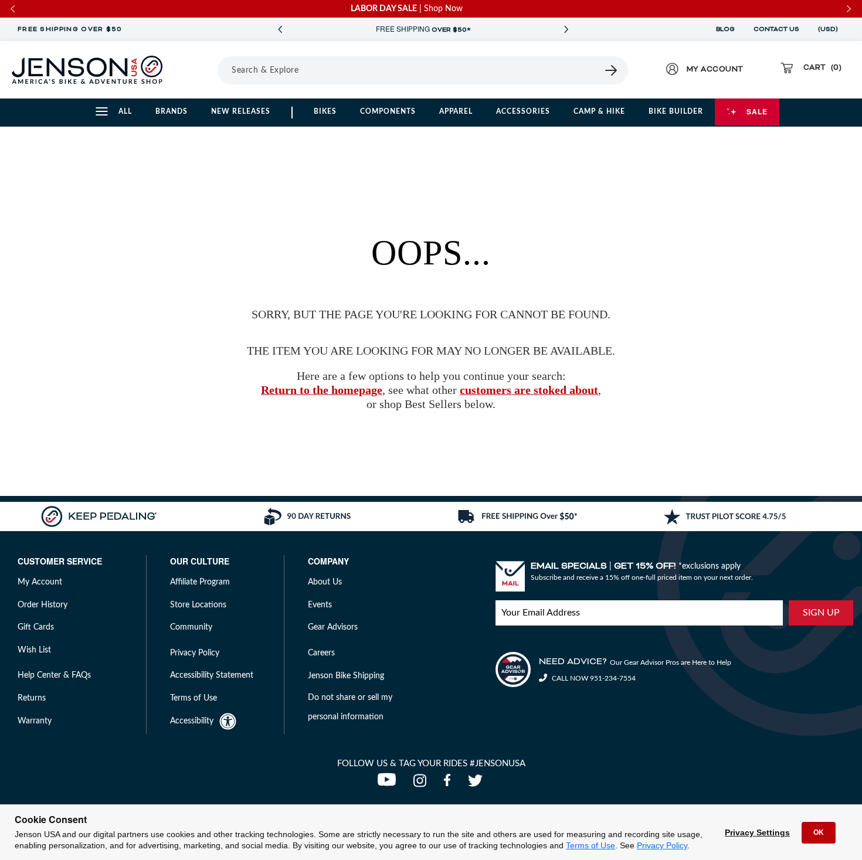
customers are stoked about (529, 390)
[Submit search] (611, 70)
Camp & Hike (599, 111)
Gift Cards (36, 627)
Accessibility (191, 721)
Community (191, 627)
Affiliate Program (200, 582)
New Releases (240, 111)
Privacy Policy (662, 845)
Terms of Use (590, 845)
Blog (725, 29)
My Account (40, 582)
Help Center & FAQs (54, 675)
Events (320, 605)
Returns (32, 698)
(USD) (829, 29)
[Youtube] (389, 784)
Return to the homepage (321, 390)
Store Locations (198, 605)
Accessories (523, 111)
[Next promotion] (565, 29)
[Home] (87, 70)
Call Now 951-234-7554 (593, 678)
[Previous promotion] (279, 29)
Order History (42, 605)
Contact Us (776, 29)
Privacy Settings (757, 832)
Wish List (34, 650)
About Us (325, 582)
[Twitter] (477, 784)
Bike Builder (676, 111)
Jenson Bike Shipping (346, 676)
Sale (757, 111)
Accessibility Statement (211, 675)
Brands (171, 111)
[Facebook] (449, 784)
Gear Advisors (333, 627)
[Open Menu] (202, 70)
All (125, 111)
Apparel (456, 111)
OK (818, 832)
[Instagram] (422, 784)
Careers (321, 653)
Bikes (325, 111)
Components (388, 111)
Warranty (35, 721)
